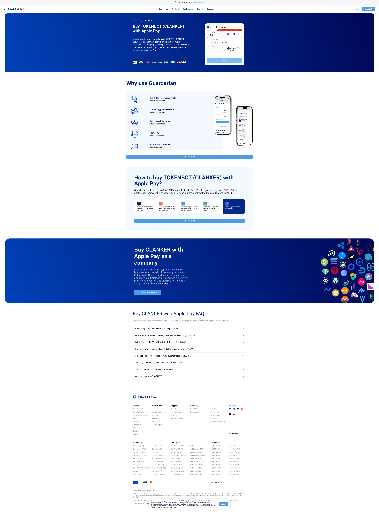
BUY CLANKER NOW (189, 157)
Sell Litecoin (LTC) (195, 468)
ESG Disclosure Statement (218, 421)
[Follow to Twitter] (230, 414)
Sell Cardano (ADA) (196, 465)
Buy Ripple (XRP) (157, 446)
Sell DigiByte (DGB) (177, 468)
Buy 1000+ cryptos (158, 474)
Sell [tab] (215, 27)
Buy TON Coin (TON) (139, 474)
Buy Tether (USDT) (139, 452)
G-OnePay (136, 431)
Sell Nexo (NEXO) (176, 452)
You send (212, 32)
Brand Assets (194, 412)
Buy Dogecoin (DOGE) (139, 465)
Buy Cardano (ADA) (139, 461)
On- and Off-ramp (138, 412)
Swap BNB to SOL (234, 455)
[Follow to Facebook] (234, 409)
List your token (156, 412)
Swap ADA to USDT (235, 471)
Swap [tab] (223, 27)
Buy (140, 21)
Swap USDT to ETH (235, 474)
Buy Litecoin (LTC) (157, 455)
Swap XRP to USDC (215, 471)
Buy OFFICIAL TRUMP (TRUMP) (141, 468)
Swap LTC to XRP (215, 458)
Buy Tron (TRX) (137, 471)
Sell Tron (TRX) (176, 461)
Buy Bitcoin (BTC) (138, 446)
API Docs (155, 415)
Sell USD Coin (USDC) (197, 452)
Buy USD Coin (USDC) (139, 455)
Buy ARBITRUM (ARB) (159, 468)
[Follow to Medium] (238, 409)
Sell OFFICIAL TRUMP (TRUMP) (179, 455)
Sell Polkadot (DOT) (196, 461)
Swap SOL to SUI (234, 461)
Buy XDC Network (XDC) (159, 465)
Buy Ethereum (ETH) (139, 449)
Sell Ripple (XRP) (176, 465)
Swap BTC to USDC (215, 449)
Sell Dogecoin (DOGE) (177, 446)
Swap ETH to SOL (215, 461)
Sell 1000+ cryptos (196, 474)
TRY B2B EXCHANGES (147, 292)
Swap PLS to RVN (234, 465)
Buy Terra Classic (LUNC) (159, 458)
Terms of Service (215, 412)
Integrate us (156, 421)
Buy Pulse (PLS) (157, 452)
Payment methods (177, 418)
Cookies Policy (214, 418)
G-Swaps (136, 434)
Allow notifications (199, 2)
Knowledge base (176, 412)
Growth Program (157, 425)
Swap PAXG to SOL (235, 458)
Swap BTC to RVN (234, 468)
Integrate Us (368, 9)
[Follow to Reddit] (242, 409)
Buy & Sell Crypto (138, 409)
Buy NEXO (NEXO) (138, 458)
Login (356, 9)
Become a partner (157, 409)
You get (211, 46)
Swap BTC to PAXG (235, 449)
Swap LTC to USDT (215, 468)
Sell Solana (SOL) (195, 446)
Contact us (174, 415)
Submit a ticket (176, 409)
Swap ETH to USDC (215, 455)
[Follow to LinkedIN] (230, 409)
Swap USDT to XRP (215, 452)
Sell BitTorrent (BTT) (196, 449)
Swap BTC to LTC (215, 474)
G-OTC (135, 418)
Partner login (156, 418)
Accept (223, 504)
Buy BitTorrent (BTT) (158, 461)
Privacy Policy (214, 409)
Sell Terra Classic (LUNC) (178, 474)
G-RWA (135, 428)
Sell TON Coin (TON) (177, 471)
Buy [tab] (209, 27)
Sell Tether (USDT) (177, 449)
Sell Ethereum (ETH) (196, 458)
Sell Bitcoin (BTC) (176, 458)
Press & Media (194, 409)
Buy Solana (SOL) (157, 449)
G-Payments (137, 425)
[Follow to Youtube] (234, 414)
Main (134, 21)
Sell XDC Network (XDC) (197, 455)
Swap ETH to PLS (215, 465)
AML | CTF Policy (215, 415)
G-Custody (136, 421)
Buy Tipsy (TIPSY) (157, 471)
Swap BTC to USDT (215, 446)
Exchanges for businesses (141, 415)
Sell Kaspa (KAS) (195, 471)
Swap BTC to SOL (234, 446)
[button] (189, 328)
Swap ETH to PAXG (235, 452)
